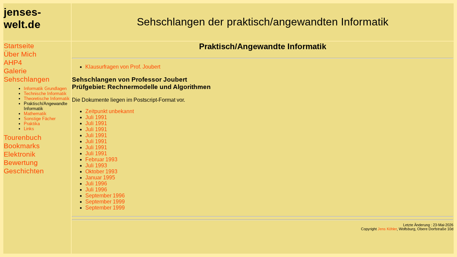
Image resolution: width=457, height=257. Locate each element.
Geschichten (24, 171)
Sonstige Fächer (40, 118)
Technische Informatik (45, 93)
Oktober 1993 (101, 171)
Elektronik (19, 154)
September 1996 (105, 195)
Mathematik (35, 113)
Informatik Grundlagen (45, 88)
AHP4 (13, 63)
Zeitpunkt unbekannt (109, 111)
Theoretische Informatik (47, 98)
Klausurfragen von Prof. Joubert (122, 67)
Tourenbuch (22, 138)
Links (29, 128)
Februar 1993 (101, 159)
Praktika (32, 123)
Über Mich (20, 54)
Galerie (15, 71)
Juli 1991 (96, 117)
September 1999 (105, 201)
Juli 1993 (96, 165)
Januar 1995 (100, 177)
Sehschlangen (27, 79)
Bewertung (21, 163)
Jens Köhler (387, 229)
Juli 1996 (96, 183)
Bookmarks (22, 146)
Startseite (19, 46)
